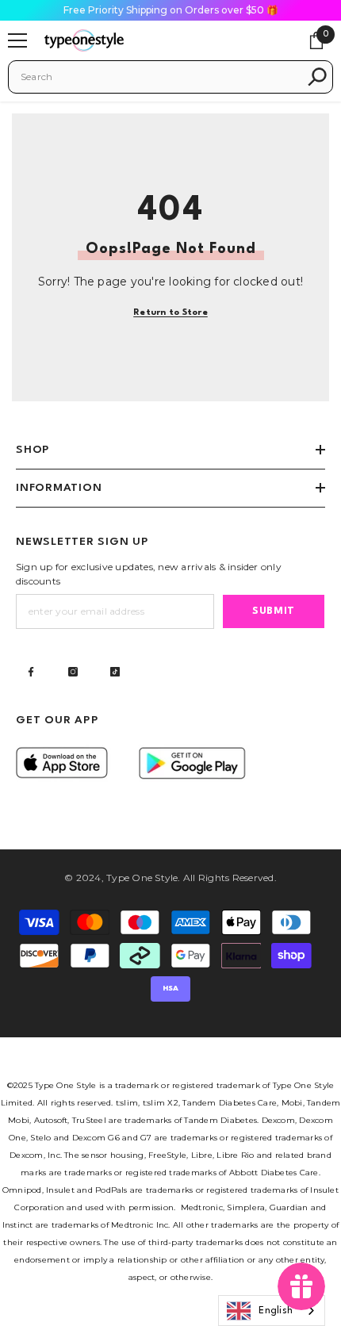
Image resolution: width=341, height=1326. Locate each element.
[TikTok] (115, 672)
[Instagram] (73, 672)
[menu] (17, 40)
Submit (273, 611)
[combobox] (159, 77)
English (276, 1311)
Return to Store (170, 313)
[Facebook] (31, 672)
